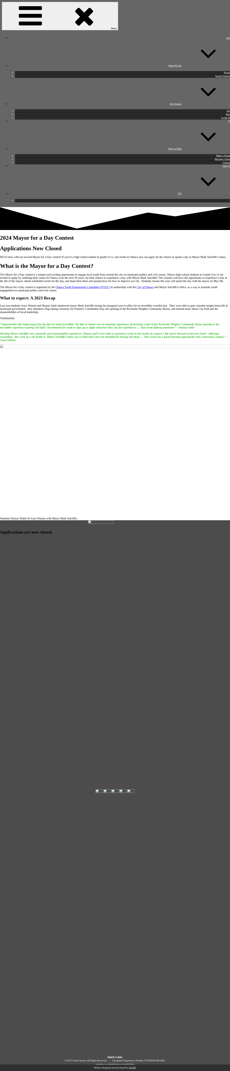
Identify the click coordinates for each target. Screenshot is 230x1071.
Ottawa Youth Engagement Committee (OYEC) (83, 287)
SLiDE (132, 1067)
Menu (114, 28)
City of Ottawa (145, 287)
